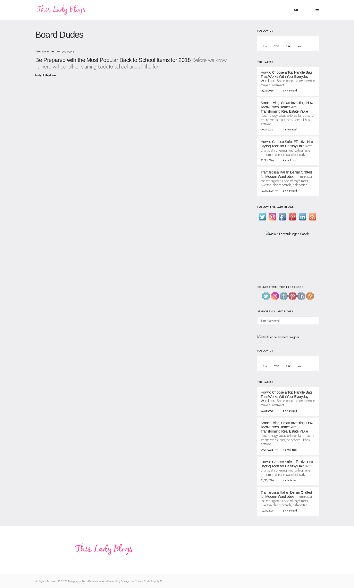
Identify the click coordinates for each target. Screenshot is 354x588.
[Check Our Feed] (312, 216)
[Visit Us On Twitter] (262, 216)
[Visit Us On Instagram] (272, 216)
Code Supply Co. (154, 581)
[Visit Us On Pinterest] (292, 216)
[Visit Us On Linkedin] (302, 216)
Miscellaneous (45, 51)
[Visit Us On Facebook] (282, 216)
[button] (296, 10)
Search (315, 320)
